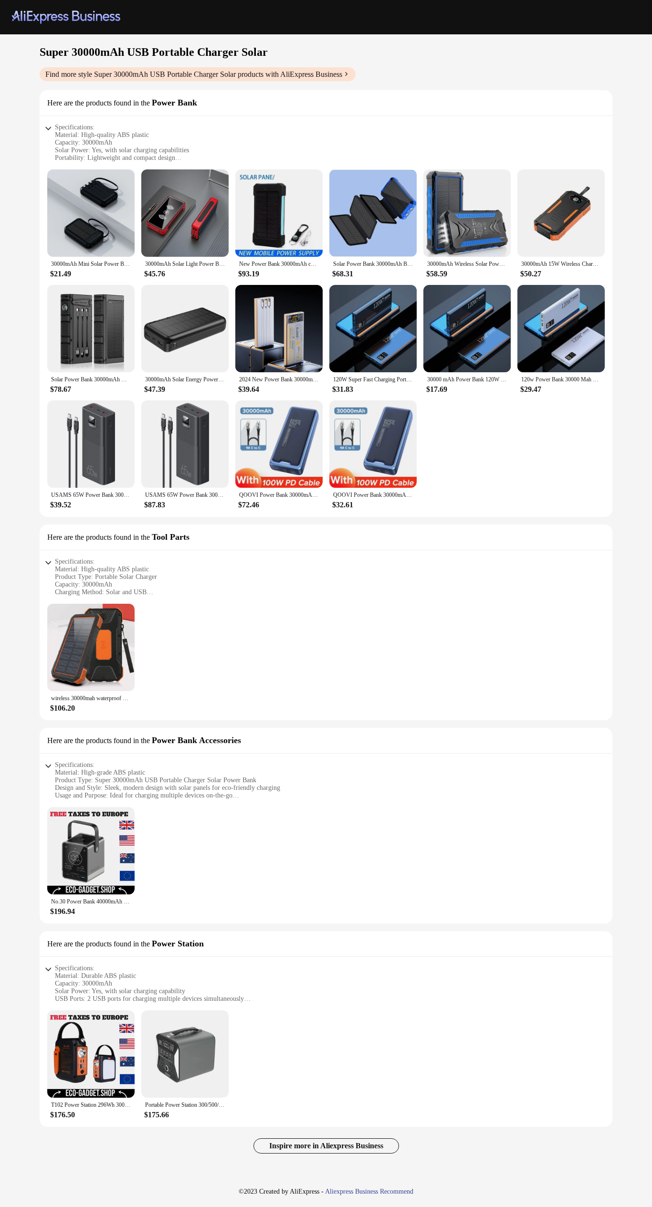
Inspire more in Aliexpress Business (326, 1146)
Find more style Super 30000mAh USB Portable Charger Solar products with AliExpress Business (193, 74)
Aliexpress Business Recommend (369, 1191)
